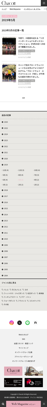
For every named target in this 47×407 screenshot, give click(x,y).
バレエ (6, 289)
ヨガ (26, 289)
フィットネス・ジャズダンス (14, 293)
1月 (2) (36, 185)
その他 (6, 304)
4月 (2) (36, 180)
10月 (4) (37, 170)
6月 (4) (5, 180)
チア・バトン (26, 297)
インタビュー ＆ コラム (32, 9)
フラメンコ (22, 301)
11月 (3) (21, 170)
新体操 (41, 293)
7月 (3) (36, 175)
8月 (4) (20, 175)
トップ (4, 9)
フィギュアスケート (11, 297)
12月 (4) (6, 170)
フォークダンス (9, 301)
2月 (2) (20, 185)
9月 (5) (5, 175)
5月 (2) (20, 180)
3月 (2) (5, 185)
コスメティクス (34, 301)
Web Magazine (15, 9)
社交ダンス (32, 293)
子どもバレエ (16, 289)
